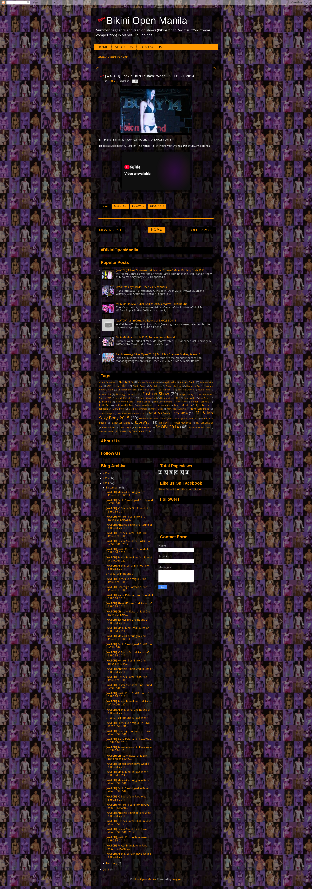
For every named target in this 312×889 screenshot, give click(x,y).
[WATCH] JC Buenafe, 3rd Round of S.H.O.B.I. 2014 (127, 509)
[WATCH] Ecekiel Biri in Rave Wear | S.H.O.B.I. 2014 (127, 765)
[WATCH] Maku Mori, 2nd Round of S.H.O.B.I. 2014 (127, 629)
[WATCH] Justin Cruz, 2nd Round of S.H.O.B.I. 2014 (127, 694)
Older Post (202, 230)
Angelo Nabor (170, 382)
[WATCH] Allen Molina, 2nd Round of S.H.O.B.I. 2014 (128, 711)
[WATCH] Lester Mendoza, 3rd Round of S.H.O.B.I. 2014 (128, 542)
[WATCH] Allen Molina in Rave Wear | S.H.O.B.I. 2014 (128, 855)
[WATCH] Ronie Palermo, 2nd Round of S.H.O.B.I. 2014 (129, 596)
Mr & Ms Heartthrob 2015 (131, 413)
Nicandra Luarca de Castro (152, 418)
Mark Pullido (157, 408)
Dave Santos (203, 389)
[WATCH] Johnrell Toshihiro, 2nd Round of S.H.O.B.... (126, 662)
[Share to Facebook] (136, 81)
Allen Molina (126, 382)
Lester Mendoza (183, 405)
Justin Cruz (104, 405)
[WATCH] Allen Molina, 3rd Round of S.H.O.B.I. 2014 (128, 567)
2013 (106, 869)
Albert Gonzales (107, 382)
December (112, 487)
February (112, 863)
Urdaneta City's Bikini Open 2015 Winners (141, 287)
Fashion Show (156, 393)
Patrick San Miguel (120, 422)
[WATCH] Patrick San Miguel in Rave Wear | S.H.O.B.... (128, 724)
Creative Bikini (148, 389)
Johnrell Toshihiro (199, 401)
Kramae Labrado (145, 405)
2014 (106, 483)
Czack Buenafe (166, 389)
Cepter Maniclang (174, 386)
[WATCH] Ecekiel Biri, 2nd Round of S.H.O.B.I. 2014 (127, 621)
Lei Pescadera (164, 405)
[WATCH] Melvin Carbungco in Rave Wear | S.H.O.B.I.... (127, 781)
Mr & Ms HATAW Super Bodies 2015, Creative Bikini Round (151, 304)
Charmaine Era (193, 386)
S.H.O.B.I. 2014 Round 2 (119, 573)
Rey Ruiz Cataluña (204, 422)
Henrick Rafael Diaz (125, 398)
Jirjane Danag (143, 401)
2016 (106, 473)
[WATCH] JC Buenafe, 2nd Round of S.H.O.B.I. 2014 (127, 654)
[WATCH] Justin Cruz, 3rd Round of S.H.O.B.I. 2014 (146, 320)
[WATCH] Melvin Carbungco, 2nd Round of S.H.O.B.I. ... (126, 637)
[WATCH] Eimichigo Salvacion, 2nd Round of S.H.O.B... (126, 588)
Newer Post (110, 230)
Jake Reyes (204, 398)
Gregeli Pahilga (187, 394)
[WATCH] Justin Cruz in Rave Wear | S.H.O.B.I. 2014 (128, 838)
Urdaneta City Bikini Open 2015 (133, 431)
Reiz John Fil (163, 422)
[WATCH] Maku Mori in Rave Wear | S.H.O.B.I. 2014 (128, 773)
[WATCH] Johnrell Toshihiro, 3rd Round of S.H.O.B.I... (125, 518)
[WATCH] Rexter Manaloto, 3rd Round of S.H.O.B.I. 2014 (129, 559)
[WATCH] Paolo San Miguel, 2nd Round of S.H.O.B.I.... (129, 645)
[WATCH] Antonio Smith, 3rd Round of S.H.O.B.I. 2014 (129, 526)
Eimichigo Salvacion (126, 394)
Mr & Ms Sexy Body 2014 (168, 413)
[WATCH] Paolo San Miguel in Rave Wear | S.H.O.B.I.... (127, 789)
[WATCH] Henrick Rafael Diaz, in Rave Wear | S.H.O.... (128, 822)
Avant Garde (116, 385)
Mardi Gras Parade (138, 408)
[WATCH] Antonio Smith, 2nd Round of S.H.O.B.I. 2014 (129, 670)
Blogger (177, 879)
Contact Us (151, 47)
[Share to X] (133, 81)
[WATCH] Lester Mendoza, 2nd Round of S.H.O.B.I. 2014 (129, 686)
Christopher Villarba (128, 389)
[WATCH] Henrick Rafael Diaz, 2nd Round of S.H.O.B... (126, 678)
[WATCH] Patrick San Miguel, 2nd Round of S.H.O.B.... (126, 580)
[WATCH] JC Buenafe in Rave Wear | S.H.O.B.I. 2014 (128, 798)
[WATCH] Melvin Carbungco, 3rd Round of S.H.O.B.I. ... (125, 493)
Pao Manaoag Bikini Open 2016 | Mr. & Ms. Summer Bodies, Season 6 (158, 354)
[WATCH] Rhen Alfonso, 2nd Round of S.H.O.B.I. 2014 (129, 605)
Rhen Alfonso (109, 427)
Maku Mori (118, 408)
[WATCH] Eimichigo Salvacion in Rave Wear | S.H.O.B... (128, 732)
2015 (106, 478)
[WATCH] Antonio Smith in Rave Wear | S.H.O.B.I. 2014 (130, 814)
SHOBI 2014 (157, 206)
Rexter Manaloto (182, 422)
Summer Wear (106, 431)
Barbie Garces (140, 386)
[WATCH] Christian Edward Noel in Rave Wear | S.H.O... (127, 757)
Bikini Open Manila (146, 20)
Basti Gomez (156, 386)
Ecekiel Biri (120, 206)
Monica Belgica (106, 413)
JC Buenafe (105, 401)
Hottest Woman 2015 (170, 398)
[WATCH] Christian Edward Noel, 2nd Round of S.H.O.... (128, 613)
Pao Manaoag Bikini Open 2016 (183, 418)
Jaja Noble (189, 398)
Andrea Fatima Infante (149, 382)
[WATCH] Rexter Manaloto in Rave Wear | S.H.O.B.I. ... (126, 847)
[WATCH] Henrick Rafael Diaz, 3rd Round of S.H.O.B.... (126, 534)
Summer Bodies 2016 (199, 427)
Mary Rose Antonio (176, 408)
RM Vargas (126, 427)
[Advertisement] (156, 110)
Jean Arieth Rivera (124, 401)
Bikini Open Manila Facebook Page (179, 489)
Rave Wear (138, 206)
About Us (124, 47)
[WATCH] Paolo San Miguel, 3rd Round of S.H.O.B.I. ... (129, 501)
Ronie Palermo (143, 427)
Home (103, 47)
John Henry (181, 401)
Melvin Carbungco (199, 408)
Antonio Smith (187, 382)
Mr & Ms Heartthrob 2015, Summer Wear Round (145, 337)
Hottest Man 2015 (148, 398)
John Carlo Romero (162, 401)
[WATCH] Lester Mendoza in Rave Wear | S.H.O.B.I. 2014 (126, 830)
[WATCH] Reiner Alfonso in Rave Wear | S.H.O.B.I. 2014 (129, 749)
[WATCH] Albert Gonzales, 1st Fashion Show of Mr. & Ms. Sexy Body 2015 (160, 270)
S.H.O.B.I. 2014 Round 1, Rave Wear (127, 718)
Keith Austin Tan (124, 405)
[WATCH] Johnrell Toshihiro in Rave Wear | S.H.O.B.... (127, 806)
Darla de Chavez (185, 389)
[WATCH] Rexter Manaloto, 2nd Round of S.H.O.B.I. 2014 (129, 703)
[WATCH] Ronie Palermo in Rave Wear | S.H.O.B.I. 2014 (129, 740)
